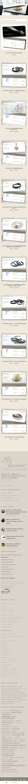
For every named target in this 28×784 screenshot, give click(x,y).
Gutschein (22, 733)
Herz (4, 737)
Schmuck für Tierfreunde (17, 12)
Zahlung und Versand (7, 615)
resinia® (14, 748)
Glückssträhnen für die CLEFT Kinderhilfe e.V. (15, 537)
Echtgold (6, 724)
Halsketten (4, 647)
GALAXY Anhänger (6, 664)
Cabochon (7, 722)
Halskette (18, 735)
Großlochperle (9, 733)
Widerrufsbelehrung (7, 624)
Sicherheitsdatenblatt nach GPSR (10, 621)
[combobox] (14, 20)
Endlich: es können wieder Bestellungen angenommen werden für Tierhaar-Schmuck (16, 511)
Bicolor (18, 720)
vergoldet (6, 768)
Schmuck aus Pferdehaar (8, 564)
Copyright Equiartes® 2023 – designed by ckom (7, 781)
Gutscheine (14, 14)
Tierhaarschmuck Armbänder (9, 669)
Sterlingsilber (9, 761)
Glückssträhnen (5, 652)
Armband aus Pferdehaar (9, 717)
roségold (22, 748)
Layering (17, 737)
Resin (5, 747)
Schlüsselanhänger (6, 562)
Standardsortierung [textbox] (9, 20)
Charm (16, 722)
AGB (2, 612)
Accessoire (6, 712)
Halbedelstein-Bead (6, 559)
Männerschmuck (5, 650)
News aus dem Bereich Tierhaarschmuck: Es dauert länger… (14, 521)
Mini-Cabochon (19, 739)
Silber (3, 759)
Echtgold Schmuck (10, 726)
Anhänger (16, 712)
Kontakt (3, 605)
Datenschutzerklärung (8, 610)
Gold (14, 731)
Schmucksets (4, 566)
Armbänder (4, 643)
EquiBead (15, 729)
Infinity (10, 737)
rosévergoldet (9, 750)
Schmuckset (5, 757)
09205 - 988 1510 (9, 479)
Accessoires (4, 655)
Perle (22, 741)
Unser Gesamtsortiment (8, 634)
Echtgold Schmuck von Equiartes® (11, 554)
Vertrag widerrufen (7, 626)
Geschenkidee (6, 730)
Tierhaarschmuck (6, 574)
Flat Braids (4, 645)
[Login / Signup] (19, 2)
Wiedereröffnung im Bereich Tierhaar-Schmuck (14, 529)
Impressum (4, 608)
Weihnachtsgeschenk (10, 771)
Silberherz (10, 759)
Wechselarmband (9, 769)
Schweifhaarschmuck (17, 757)
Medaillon (7, 739)
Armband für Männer (8, 720)
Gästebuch (9, 493)
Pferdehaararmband (11, 743)
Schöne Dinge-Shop (6, 569)
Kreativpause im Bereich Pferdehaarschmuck (13, 544)
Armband (6, 714)
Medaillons (4, 667)
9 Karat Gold (5, 710)
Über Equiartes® (5, 603)
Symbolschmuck (5, 571)
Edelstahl (6, 729)
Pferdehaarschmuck (14, 745)
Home (4, 12)
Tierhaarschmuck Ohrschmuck (10, 674)
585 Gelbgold (15, 710)
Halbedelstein (6, 735)
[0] (25, 2)
